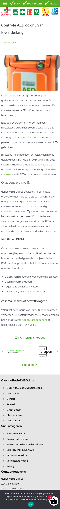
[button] (2, 351)
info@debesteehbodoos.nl (32, 319)
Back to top (28, 364)
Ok (30, 504)
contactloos (8, 211)
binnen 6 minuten (29, 137)
